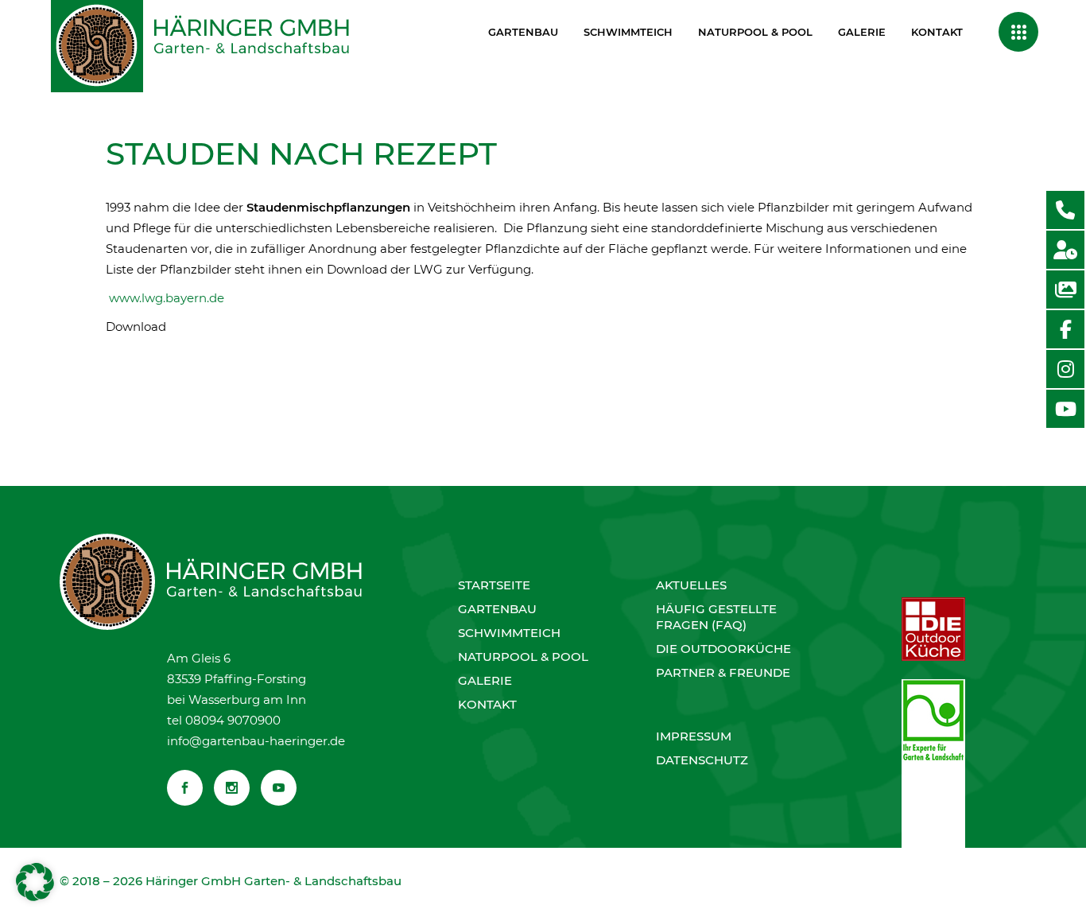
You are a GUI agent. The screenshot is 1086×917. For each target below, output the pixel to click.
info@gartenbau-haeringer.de (256, 740)
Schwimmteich (509, 632)
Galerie (485, 680)
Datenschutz (702, 759)
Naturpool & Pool (523, 656)
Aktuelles (691, 585)
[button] (35, 882)
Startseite (494, 585)
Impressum (693, 736)
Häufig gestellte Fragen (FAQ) (716, 616)
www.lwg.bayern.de (166, 297)
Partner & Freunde (723, 672)
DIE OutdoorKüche (723, 648)
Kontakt (487, 704)
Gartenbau (497, 608)
